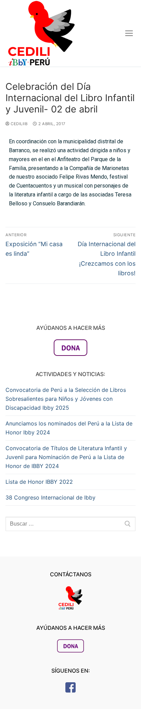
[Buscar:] (70, 524)
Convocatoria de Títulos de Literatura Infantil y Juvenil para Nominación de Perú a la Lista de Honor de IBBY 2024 (66, 457)
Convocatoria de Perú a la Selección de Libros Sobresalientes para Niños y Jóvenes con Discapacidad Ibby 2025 (65, 398)
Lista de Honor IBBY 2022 (39, 481)
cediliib (18, 123)
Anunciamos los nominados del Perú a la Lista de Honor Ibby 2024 (68, 428)
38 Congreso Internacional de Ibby (50, 497)
